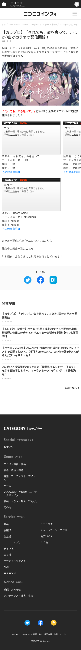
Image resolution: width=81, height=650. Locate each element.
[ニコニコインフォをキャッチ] (54, 622)
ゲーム (7, 486)
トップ (5, 25)
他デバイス (46, 536)
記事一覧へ (71, 388)
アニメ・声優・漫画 (15, 464)
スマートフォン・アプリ (53, 530)
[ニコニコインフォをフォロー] (27, 622)
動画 (6, 524)
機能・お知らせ (12, 589)
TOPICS (8, 447)
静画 (6, 530)
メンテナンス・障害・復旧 (18, 596)
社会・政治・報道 (13, 470)
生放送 (7, 536)
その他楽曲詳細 (11, 172)
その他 (7, 507)
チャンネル (10, 548)
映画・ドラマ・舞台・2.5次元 (20, 501)
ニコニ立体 (10, 573)
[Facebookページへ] (40, 622)
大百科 (7, 555)
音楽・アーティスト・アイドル (20, 478)
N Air (6, 567)
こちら (48, 240)
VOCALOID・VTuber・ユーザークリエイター (29, 25)
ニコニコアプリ (12, 542)
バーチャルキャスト (15, 561)
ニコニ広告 (46, 524)
